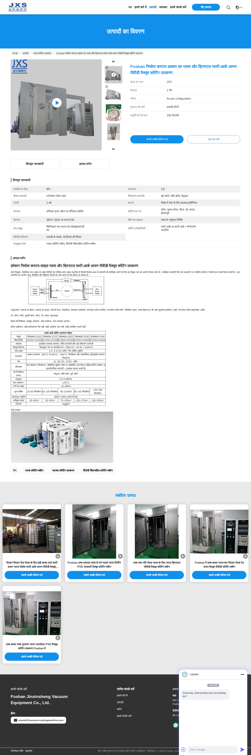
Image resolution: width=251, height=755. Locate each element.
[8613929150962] (176, 725)
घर (130, 7)
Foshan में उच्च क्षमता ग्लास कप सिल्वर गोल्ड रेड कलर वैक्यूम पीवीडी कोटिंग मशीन (219, 564)
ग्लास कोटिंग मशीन (34, 470)
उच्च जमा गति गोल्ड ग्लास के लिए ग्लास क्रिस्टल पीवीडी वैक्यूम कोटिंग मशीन (156, 564)
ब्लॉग (119, 709)
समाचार (163, 7)
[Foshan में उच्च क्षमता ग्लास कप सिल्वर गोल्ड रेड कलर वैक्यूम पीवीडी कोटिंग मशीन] (219, 531)
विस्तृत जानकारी (35, 164)
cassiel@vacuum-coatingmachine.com (40, 720)
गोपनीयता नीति (17, 751)
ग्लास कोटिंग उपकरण (42, 53)
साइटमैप (28, 751)
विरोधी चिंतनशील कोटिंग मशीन (98, 470)
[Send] (242, 749)
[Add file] (183, 749)
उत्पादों (152, 7)
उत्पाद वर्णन (85, 164)
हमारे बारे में (141, 7)
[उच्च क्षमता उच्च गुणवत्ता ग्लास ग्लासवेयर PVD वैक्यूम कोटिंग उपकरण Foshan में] (32, 613)
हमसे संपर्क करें (178, 7)
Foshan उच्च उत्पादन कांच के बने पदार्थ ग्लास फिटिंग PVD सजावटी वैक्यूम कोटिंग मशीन (94, 564)
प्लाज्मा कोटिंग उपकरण (63, 470)
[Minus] (242, 674)
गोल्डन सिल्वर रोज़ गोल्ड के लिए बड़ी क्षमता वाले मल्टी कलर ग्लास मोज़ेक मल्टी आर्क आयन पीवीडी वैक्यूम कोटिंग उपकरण (31, 565)
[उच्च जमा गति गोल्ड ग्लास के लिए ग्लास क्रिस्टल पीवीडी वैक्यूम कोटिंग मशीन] (157, 531)
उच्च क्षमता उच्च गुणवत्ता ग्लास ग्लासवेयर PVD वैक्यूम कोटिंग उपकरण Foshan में (32, 646)
